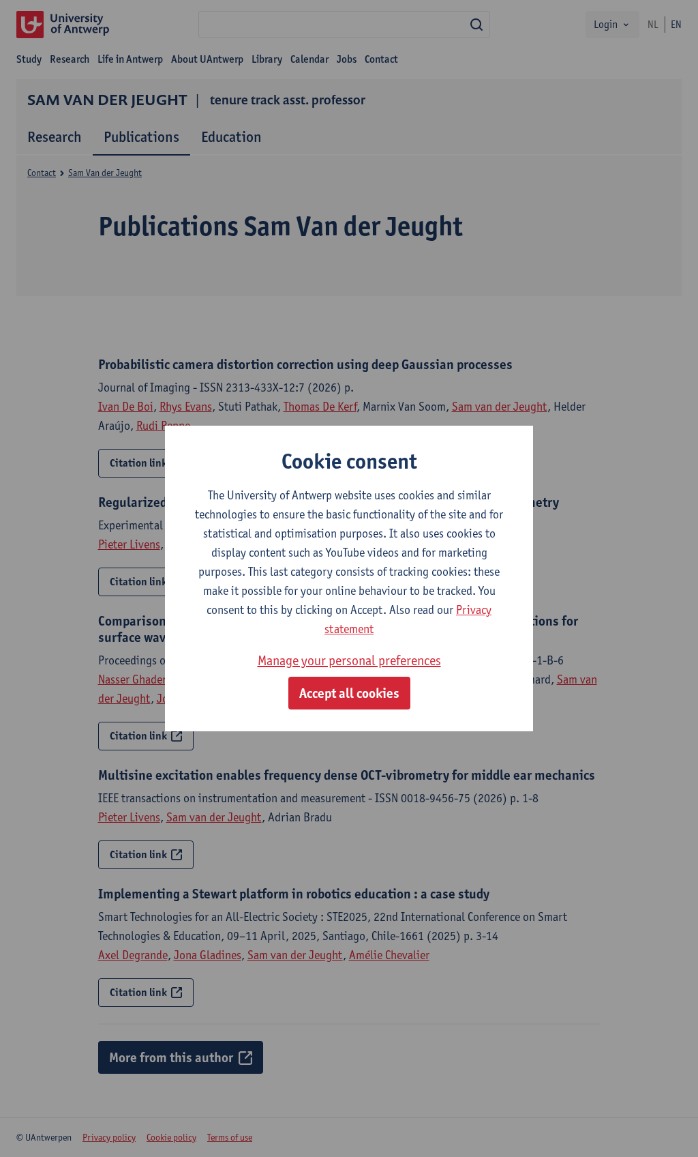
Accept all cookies (349, 693)
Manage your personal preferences (349, 660)
